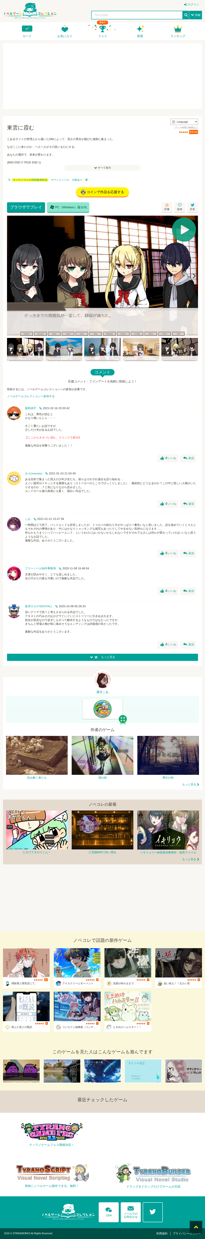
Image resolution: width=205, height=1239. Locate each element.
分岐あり (77, 180)
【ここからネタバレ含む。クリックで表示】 (53, 437)
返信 (188, 458)
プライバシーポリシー (187, 1233)
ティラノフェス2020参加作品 (30, 180)
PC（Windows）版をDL (68, 207)
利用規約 (162, 1233)
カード (27, 36)
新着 (140, 36)
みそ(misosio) (33, 473)
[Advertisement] (102, 76)
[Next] (193, 275)
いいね (168, 458)
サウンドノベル (60, 180)
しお (28, 518)
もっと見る (189, 784)
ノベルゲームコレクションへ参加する (31, 396)
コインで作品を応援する (105, 192)
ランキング (177, 36)
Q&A (109, 1211)
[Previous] (11, 275)
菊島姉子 (30, 408)
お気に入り (64, 36)
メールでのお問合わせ (131, 1211)
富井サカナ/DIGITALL (38, 606)
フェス (102, 36)
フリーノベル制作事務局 (40, 568)
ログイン (193, 4)
